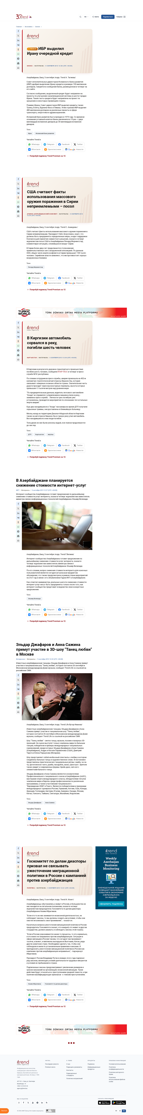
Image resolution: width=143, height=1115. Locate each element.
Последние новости (52, 1064)
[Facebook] (23, 1103)
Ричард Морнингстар (35, 267)
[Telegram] (37, 1103)
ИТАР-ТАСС (62, 372)
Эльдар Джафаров (34, 802)
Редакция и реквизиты (74, 1067)
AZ (120, 1111)
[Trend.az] (24, 16)
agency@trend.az (22, 1088)
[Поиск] (80, 17)
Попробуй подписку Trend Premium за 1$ (47, 156)
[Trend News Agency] (23, 1062)
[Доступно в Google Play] (119, 1103)
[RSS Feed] (46, 1103)
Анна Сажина (49, 802)
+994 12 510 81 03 (22, 1086)
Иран (30, 133)
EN (116, 1111)
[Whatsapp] (19, 1103)
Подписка (91, 1064)
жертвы (50, 434)
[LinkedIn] (42, 1103)
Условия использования (117, 1064)
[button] (18, 31)
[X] (28, 1103)
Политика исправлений (74, 1078)
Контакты (69, 1070)
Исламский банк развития (45, 133)
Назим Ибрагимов (34, 984)
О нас (68, 1064)
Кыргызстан (39, 434)
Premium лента (50, 1067)
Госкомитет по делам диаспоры (56, 984)
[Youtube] (33, 1103)
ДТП (29, 434)
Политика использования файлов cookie (117, 1079)
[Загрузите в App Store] (104, 1103)
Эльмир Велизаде (34, 598)
